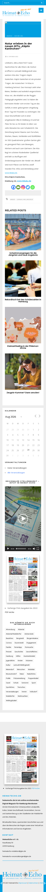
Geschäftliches (31, 651)
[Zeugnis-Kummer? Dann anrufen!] (23, 371)
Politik (8, 678)
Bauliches (9, 638)
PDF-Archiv (9, 612)
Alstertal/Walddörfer (13, 634)
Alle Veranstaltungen (16, 472)
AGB (41, 883)
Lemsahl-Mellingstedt (25, 199)
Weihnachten (23, 696)
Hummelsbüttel (29, 656)
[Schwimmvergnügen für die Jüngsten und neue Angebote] (23, 232)
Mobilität (31, 669)
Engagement (31, 643)
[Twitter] (28, 187)
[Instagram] (23, 187)
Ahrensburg (10, 629)
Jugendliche (10, 660)
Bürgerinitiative (32, 638)
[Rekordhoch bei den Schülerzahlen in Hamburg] (23, 278)
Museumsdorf (11, 674)
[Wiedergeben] (8, 548)
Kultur (8, 665)
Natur (22, 674)
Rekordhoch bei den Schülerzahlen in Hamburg (23, 300)
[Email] (18, 187)
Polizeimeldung (19, 678)
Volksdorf (33, 691)
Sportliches (10, 687)
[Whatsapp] (32, 187)
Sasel (8, 683)
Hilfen (18, 656)
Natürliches (31, 674)
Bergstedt (20, 638)
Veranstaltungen (12, 691)
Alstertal (21, 629)
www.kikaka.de (11, 173)
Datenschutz (33, 883)
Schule (15, 683)
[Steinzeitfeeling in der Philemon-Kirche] (23, 325)
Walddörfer (10, 696)
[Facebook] (13, 187)
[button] (23, 519)
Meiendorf (10, 669)
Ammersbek (29, 634)
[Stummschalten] (34, 548)
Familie (8, 647)
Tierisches (21, 687)
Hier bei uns (18, 36)
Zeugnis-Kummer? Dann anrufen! (23, 392)
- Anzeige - (9, 36)
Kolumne (29, 660)
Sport (34, 683)
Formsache (29, 647)
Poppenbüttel (33, 678)
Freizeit (8, 651)
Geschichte (19, 651)
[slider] (21, 548)
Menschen (21, 669)
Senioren (25, 683)
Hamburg (9, 656)
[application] (23, 518)
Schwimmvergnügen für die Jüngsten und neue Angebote (23, 254)
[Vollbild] (38, 548)
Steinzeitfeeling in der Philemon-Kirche (23, 347)
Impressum (23, 883)
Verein (24, 691)
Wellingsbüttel (11, 700)
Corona (9, 643)
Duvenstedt (19, 643)
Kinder (12, 199)
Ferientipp (18, 647)
